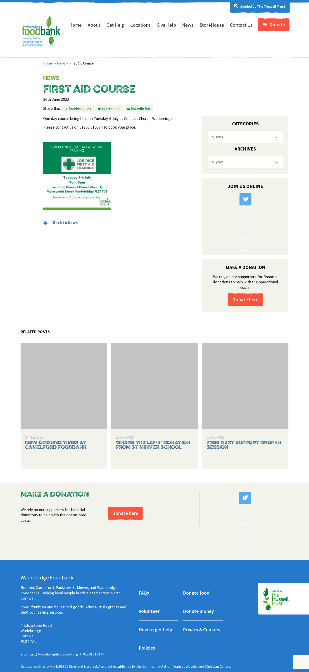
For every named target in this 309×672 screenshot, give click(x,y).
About (94, 25)
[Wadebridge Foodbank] (41, 52)
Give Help (166, 25)
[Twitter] (245, 199)
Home (75, 25)
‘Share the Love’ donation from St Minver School (153, 445)
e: (49, 654)
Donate (277, 25)
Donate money (198, 611)
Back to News (65, 222)
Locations (141, 25)
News (187, 25)
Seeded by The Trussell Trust (262, 6)
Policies (147, 648)
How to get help (155, 630)
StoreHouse (212, 25)
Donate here (245, 300)
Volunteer (149, 611)
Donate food (196, 593)
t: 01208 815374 (92, 654)
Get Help (115, 25)
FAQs (144, 593)
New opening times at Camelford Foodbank (56, 445)
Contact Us (241, 25)
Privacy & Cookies (201, 630)
